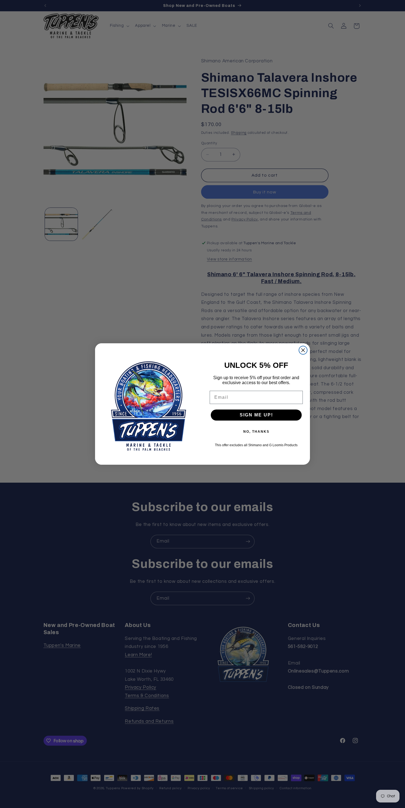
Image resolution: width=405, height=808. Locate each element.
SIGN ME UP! (256, 415)
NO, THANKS (256, 432)
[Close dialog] (303, 350)
